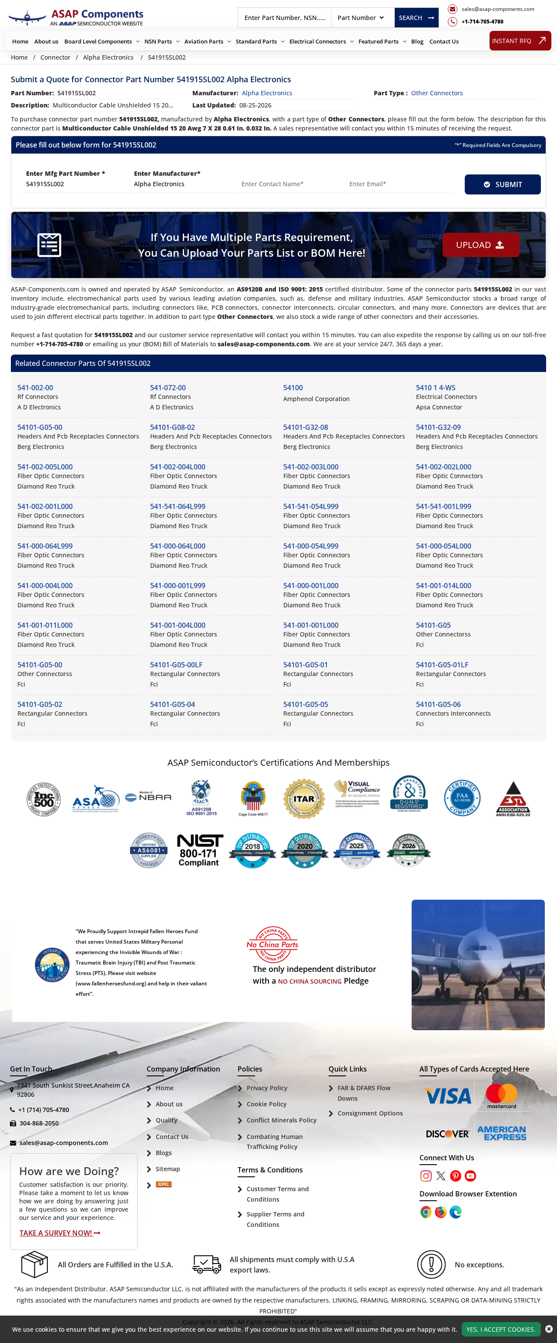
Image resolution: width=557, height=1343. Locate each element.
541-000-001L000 (311, 585)
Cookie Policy (267, 1104)
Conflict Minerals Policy (282, 1120)
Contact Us (444, 41)
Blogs (164, 1153)
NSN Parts (158, 41)
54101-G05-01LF (442, 665)
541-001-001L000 (311, 625)
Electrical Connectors (317, 41)
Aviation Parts (204, 41)
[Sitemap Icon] (163, 1186)
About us (46, 41)
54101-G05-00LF (176, 665)
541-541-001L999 (443, 506)
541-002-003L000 (311, 467)
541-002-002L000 (443, 467)
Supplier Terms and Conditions (276, 1219)
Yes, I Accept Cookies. (501, 1329)
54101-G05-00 (39, 427)
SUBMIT (507, 184)
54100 (293, 387)
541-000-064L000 (177, 546)
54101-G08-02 (172, 427)
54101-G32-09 (438, 427)
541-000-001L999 (177, 585)
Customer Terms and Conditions (278, 1194)
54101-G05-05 (305, 704)
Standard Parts (256, 41)
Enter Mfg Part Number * (65, 173)
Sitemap (168, 1169)
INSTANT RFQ (511, 41)
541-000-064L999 (45, 546)
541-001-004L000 (177, 625)
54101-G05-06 (438, 704)
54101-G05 (433, 625)
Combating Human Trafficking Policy (275, 1141)
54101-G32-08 (305, 427)
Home (20, 41)
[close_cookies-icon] (549, 1329)
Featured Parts (379, 41)
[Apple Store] (426, 1211)
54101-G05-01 (305, 665)
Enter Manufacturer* (167, 173)
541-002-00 (35, 387)
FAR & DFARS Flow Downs (364, 1093)
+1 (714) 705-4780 (43, 1109)
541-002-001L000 (45, 506)
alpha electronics (267, 93)
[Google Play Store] (441, 1211)
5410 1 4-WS (436, 387)
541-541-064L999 (177, 506)
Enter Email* (367, 173)
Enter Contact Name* (273, 173)
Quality (167, 1120)
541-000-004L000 (45, 585)
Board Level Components (98, 41)
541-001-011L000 (45, 625)
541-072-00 (168, 387)
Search (410, 17)
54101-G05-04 (172, 704)
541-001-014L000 (443, 585)
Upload (476, 245)
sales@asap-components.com (64, 1143)
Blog (417, 41)
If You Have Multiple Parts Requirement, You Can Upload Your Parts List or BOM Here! (252, 245)
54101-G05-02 (39, 704)
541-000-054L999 (311, 546)
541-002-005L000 (45, 467)
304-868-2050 (39, 1123)
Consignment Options (370, 1113)
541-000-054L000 (443, 546)
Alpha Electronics (108, 57)
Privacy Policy (267, 1088)
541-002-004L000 (177, 467)
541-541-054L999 (311, 506)
